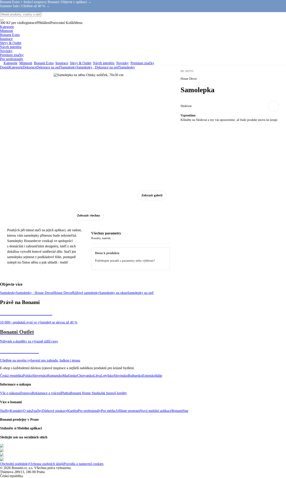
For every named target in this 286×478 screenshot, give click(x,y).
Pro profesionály (89, 411)
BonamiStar (180, 411)
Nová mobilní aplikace (156, 411)
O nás (27, 411)
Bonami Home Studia (85, 393)
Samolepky (84, 67)
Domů (4, 67)
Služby (5, 411)
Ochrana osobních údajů (46, 464)
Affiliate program (127, 411)
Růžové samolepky (85, 293)
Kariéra (72, 411)
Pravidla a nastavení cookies (83, 464)
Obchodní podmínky (14, 464)
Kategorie (16, 67)
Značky (36, 411)
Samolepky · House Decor (34, 293)
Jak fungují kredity (114, 393)
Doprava (26, 393)
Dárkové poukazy (54, 411)
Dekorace (29, 67)
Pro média (108, 411)
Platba (65, 393)
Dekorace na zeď (48, 67)
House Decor (62, 293)
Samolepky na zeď (140, 293)
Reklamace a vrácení (46, 393)
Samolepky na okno (113, 293)
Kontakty (16, 411)
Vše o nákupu (10, 393)
